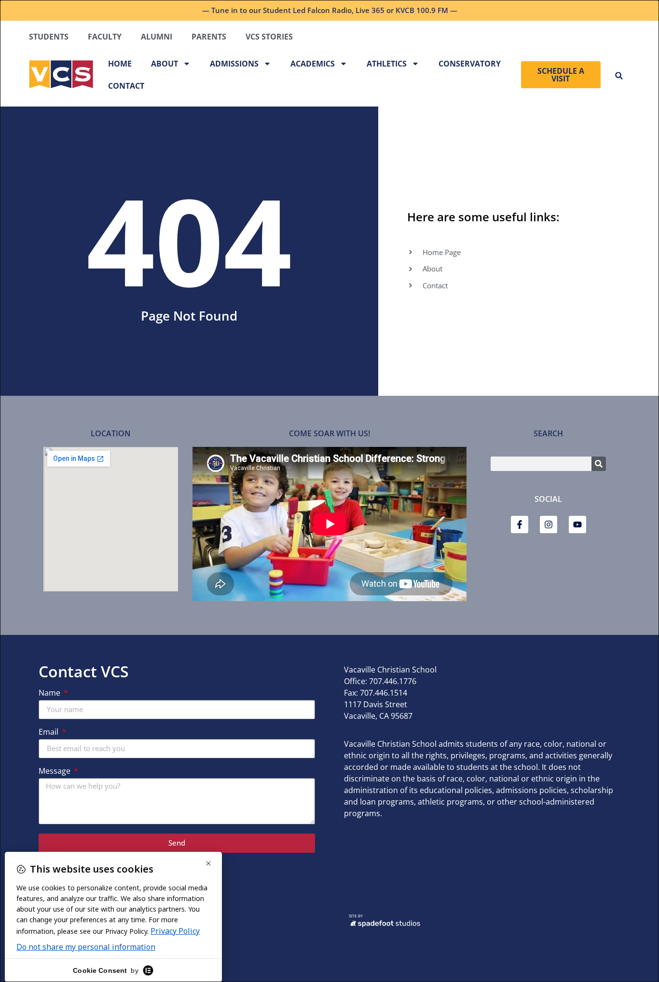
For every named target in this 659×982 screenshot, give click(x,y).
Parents (209, 36)
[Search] (598, 464)
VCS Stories (269, 36)
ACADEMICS (312, 63)
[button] (618, 75)
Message (55, 771)
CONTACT (126, 86)
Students (49, 36)
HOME (120, 63)
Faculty (105, 36)
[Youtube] (577, 524)
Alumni (156, 36)
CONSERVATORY (470, 63)
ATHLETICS (387, 63)
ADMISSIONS (234, 63)
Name (50, 693)
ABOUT (164, 63)
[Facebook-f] (519, 524)
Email (49, 732)
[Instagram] (548, 524)
